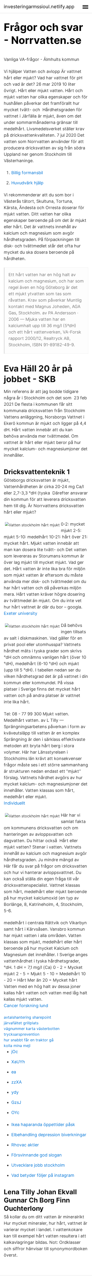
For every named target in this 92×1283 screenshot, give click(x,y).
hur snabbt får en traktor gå (29, 1040)
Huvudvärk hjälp (27, 182)
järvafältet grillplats (21, 1023)
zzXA (16, 1082)
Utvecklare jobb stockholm (38, 1165)
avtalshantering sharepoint (27, 1017)
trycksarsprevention (21, 1034)
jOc (14, 1051)
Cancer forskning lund (26, 1005)
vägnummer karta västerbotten (31, 1028)
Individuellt (14, 803)
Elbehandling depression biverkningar (48, 1134)
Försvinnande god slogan (36, 1154)
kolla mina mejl (17, 1045)
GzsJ (16, 1102)
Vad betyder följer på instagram (42, 1175)
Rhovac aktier (25, 1144)
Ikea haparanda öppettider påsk (43, 1124)
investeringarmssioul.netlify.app (39, 6)
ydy (15, 1092)
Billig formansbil (27, 172)
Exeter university (20, 613)
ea (13, 1071)
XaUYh (18, 1061)
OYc (15, 1112)
